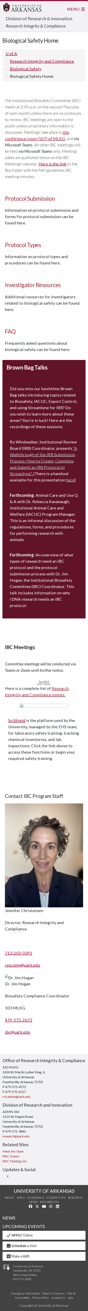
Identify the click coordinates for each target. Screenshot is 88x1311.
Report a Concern (53, 1293)
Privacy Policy (40, 1297)
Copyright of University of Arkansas (44, 1305)
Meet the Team (13, 1151)
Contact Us (58, 1297)
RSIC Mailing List (14, 1161)
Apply (21, 1197)
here (70, 479)
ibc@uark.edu (17, 1031)
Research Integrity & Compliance (35, 26)
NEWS (8, 1218)
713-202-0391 (18, 952)
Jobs (70, 1297)
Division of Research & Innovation (39, 18)
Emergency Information (25, 1293)
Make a (20, 1256)
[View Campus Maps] (6, 1271)
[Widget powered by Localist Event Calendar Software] (44, 682)
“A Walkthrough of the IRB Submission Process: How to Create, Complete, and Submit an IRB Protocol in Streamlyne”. (43, 461)
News (33, 1202)
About (10, 1197)
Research (75, 1197)
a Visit (24, 1246)
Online (22, 1235)
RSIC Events (10, 1156)
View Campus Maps (25, 1274)
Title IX (71, 1293)
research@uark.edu (15, 1136)
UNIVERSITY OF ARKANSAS (44, 1191)
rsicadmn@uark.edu (16, 1096)
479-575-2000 (22, 1279)
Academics (35, 1197)
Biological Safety (25, 68)
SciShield (16, 720)
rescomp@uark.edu (22, 964)
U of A (11, 53)
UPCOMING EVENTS (23, 1226)
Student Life (55, 1197)
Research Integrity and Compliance (42, 61)
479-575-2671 (18, 1019)
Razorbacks (49, 1202)
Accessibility (22, 1297)
